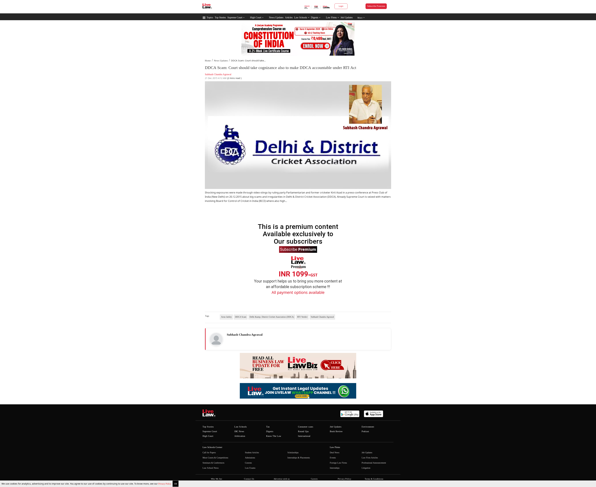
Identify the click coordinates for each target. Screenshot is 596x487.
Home (208, 60)
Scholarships (292, 452)
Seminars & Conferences (213, 463)
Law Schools (300, 17)
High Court (255, 17)
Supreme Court (234, 17)
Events (333, 458)
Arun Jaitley (226, 317)
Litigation (366, 468)
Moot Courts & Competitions (215, 458)
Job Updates (347, 17)
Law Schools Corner (212, 447)
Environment (368, 427)
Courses (248, 463)
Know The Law (273, 436)
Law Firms (331, 17)
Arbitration (239, 436)
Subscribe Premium (376, 6)
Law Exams (250, 468)
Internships (334, 468)
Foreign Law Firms (338, 463)
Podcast (365, 431)
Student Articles (252, 452)
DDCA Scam (240, 317)
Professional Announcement (374, 463)
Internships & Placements (298, 458)
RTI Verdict (302, 317)
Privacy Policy (165, 484)
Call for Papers (209, 452)
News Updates (276, 17)
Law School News (211, 468)
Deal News (334, 452)
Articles (289, 17)
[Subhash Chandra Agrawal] (216, 339)
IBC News (239, 431)
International (304, 436)
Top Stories (220, 17)
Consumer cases (305, 427)
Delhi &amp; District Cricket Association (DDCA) (272, 317)
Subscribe (298, 249)
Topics (210, 17)
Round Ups (303, 431)
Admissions (250, 458)
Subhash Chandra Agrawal (322, 317)
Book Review (336, 431)
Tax (268, 427)
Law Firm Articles (370, 458)
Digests (314, 17)
